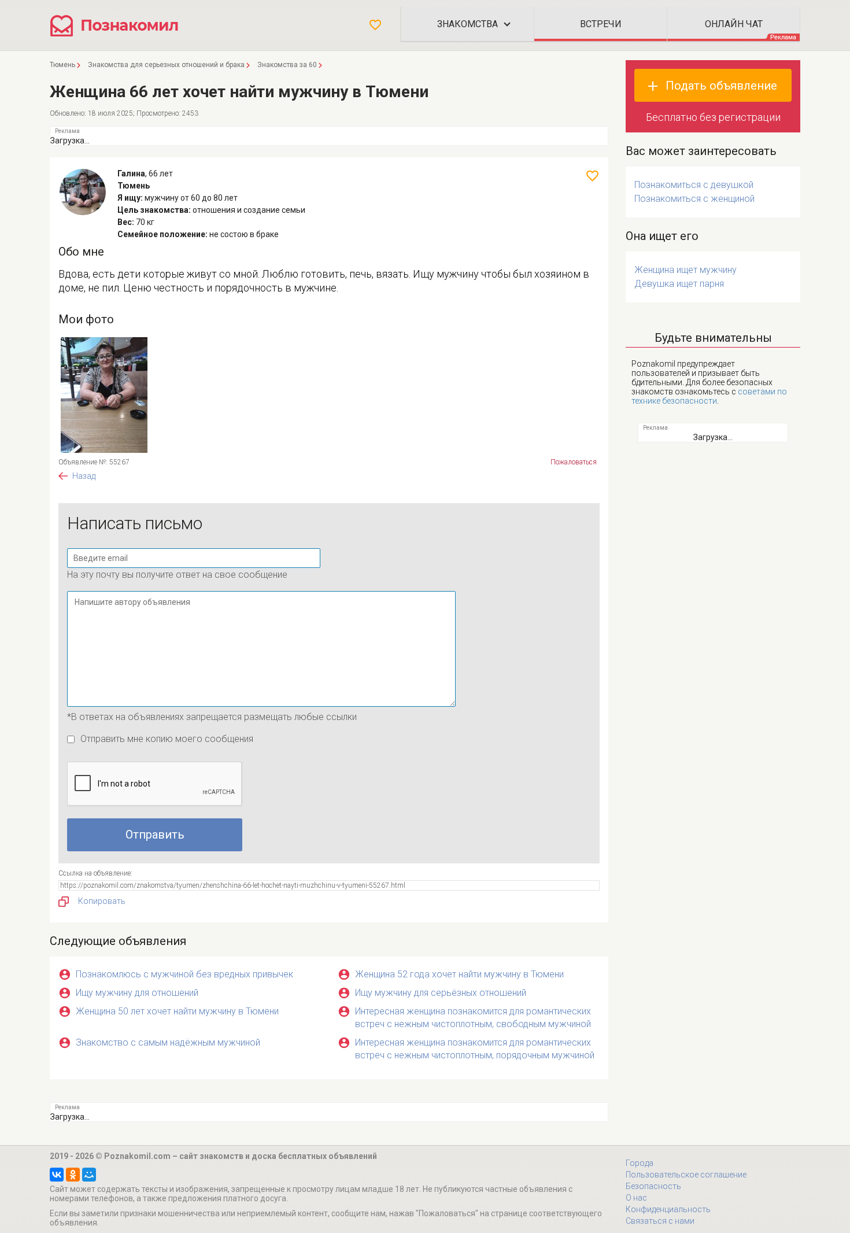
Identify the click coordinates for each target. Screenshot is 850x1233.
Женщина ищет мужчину (685, 269)
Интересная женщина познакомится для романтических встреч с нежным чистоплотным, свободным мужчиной (473, 1017)
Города (639, 1163)
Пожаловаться (573, 462)
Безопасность (653, 1186)
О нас (636, 1197)
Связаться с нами (660, 1220)
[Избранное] (375, 24)
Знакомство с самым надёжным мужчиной (168, 1042)
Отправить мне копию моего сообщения (166, 738)
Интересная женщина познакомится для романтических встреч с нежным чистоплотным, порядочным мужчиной (474, 1049)
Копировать (101, 901)
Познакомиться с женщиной (694, 198)
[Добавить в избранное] (592, 176)
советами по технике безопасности (709, 396)
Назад (83, 476)
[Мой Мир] (89, 1175)
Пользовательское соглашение (686, 1174)
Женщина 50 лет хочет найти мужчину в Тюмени (177, 1011)
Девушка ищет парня (679, 283)
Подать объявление (721, 86)
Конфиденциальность (668, 1209)
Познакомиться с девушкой (693, 184)
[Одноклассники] (73, 1175)
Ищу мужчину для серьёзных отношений (440, 992)
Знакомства (467, 24)
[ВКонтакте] (57, 1175)
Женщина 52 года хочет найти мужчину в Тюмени (459, 974)
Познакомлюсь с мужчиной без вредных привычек (184, 974)
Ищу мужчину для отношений (137, 992)
